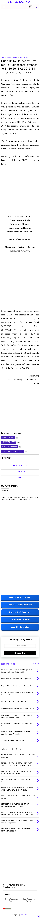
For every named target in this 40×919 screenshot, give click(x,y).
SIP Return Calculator (20, 619)
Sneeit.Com (24, 915)
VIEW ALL (34, 663)
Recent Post (8, 663)
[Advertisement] (20, 32)
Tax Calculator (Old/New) (20, 597)
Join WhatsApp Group (11, 900)
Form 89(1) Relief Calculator (20, 605)
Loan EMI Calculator (20, 627)
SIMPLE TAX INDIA (19, 1)
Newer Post (20, 465)
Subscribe (20, 653)
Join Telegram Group (29, 900)
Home (2, 57)
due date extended (12, 57)
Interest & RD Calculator (20, 612)
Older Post (20, 472)
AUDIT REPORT (24, 57)
